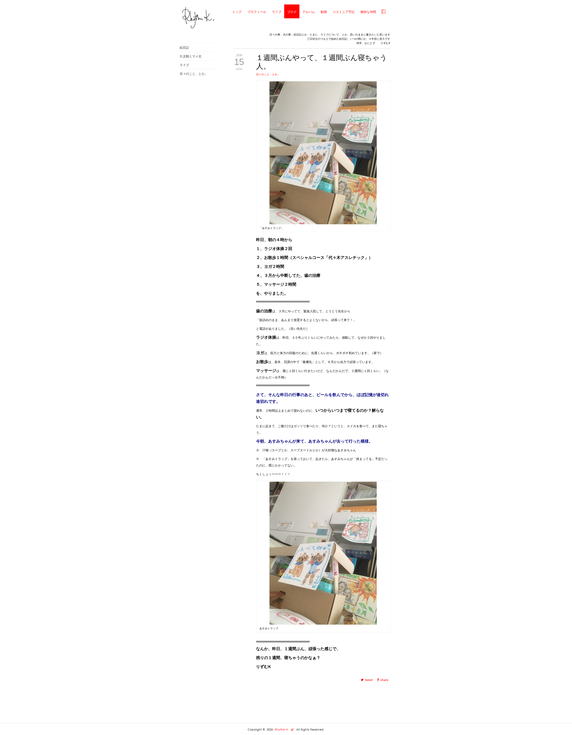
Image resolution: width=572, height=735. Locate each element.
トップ (237, 12)
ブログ (292, 12)
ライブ (276, 12)
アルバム (308, 12)
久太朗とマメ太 (191, 56)
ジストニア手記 (344, 12)
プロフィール (256, 12)
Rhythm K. (283, 729)
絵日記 (184, 47)
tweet (369, 680)
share (384, 680)
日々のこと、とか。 (194, 73)
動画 (324, 12)
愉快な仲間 (368, 12)
